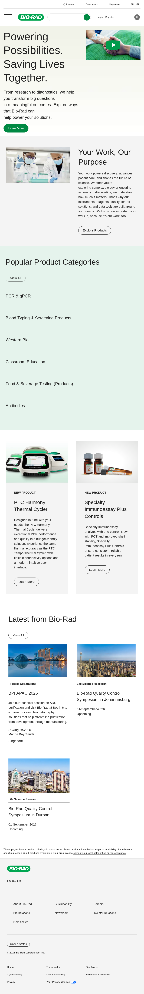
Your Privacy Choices (58, 981)
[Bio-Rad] (19, 869)
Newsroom (61, 913)
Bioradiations (21, 913)
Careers (98, 904)
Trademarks (53, 967)
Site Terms (91, 967)
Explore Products (92, 230)
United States (18, 944)
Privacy (11, 981)
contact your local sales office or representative (99, 852)
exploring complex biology (96, 187)
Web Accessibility (55, 974)
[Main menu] (8, 16)
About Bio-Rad (22, 904)
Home (10, 967)
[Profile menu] (122, 17)
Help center (20, 921)
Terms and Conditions (98, 974)
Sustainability (63, 904)
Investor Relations (104, 913)
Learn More (14, 128)
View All (15, 278)
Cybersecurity (14, 974)
